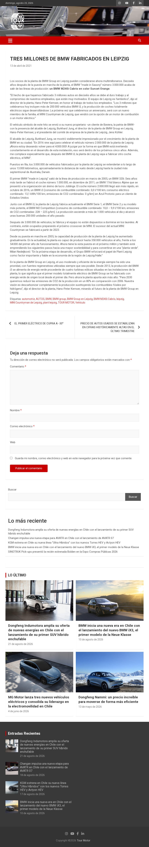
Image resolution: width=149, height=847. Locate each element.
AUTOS (40, 298)
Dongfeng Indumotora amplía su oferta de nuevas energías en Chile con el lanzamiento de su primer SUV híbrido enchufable (39, 632)
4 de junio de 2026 (18, 711)
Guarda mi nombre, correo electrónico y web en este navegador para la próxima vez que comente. (73, 458)
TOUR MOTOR (66, 302)
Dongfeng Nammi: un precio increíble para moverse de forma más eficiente (108, 699)
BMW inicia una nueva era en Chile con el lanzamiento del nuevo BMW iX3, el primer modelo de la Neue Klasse (73, 547)
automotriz (28, 298)
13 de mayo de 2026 (90, 706)
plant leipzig (50, 302)
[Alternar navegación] (10, 40)
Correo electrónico (22, 426)
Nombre (16, 410)
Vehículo (80, 302)
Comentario (18, 366)
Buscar (12, 489)
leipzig (120, 298)
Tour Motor (83, 840)
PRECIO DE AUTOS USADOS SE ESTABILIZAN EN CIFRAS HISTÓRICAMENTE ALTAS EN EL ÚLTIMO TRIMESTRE (107, 327)
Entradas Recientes (24, 733)
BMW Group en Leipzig (80, 298)
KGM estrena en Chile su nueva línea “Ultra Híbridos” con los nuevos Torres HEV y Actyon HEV (64, 542)
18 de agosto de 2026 (32, 775)
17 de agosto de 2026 (32, 794)
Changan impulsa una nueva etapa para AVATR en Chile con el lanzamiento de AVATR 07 (61, 538)
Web (12, 442)
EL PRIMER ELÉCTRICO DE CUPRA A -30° (39, 323)
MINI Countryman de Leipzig (26, 302)
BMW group (59, 298)
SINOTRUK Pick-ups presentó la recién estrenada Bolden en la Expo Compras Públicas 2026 (63, 551)
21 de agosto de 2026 (20, 644)
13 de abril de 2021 (21, 65)
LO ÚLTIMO (17, 575)
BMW (49, 298)
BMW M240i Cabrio (104, 298)
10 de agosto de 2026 (90, 639)
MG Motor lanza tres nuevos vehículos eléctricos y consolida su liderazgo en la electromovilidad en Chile (38, 701)
